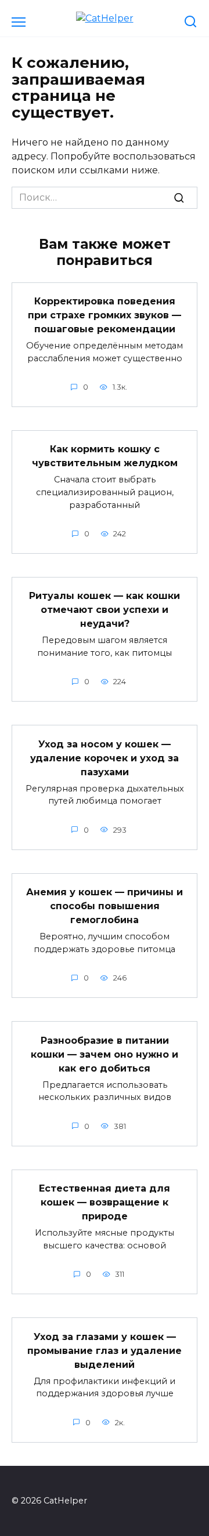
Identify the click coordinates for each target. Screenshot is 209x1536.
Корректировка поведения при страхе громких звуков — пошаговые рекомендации (104, 315)
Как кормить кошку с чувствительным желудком (105, 456)
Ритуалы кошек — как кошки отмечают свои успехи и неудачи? (104, 609)
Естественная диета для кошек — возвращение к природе (104, 1202)
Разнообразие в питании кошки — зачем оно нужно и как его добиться (104, 1053)
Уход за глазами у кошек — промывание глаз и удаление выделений (104, 1350)
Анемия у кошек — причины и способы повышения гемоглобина (104, 906)
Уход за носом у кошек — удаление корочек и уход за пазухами (104, 757)
